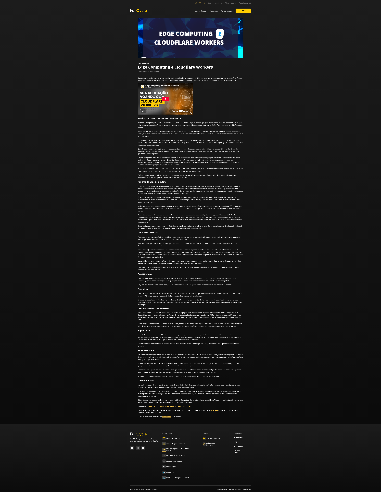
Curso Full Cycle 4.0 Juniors (175, 444)
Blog (209, 3)
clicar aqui (214, 410)
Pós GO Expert (171, 467)
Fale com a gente (230, 3)
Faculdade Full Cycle (214, 438)
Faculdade (214, 11)
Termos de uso (246, 489)
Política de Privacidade (235, 489)
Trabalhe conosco (245, 3)
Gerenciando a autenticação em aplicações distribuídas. (169, 406)
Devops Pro (170, 472)
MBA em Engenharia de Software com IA (177, 449)
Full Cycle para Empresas (211, 444)
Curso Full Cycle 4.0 (172, 438)
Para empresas (227, 11)
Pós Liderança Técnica (174, 461)
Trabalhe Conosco (237, 451)
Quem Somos (217, 3)
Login (243, 11)
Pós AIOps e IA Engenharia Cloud (177, 478)
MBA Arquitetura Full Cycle (175, 455)
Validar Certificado (222, 489)
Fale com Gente (239, 446)
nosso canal (166, 417)
